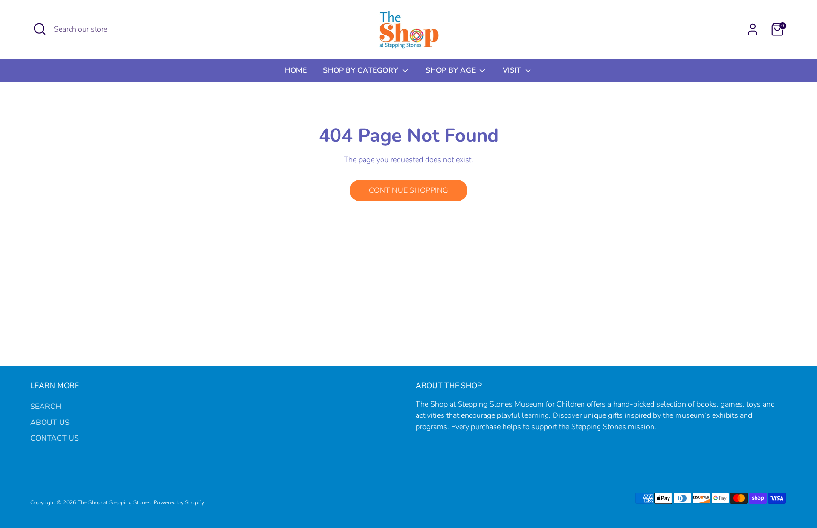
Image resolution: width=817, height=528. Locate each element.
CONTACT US (54, 438)
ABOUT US (50, 422)
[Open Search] (39, 28)
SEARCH (45, 406)
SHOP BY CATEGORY (361, 70)
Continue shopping (408, 190)
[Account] (752, 29)
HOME (296, 70)
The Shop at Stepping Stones (114, 502)
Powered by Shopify (179, 502)
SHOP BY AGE (452, 70)
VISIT (513, 70)
